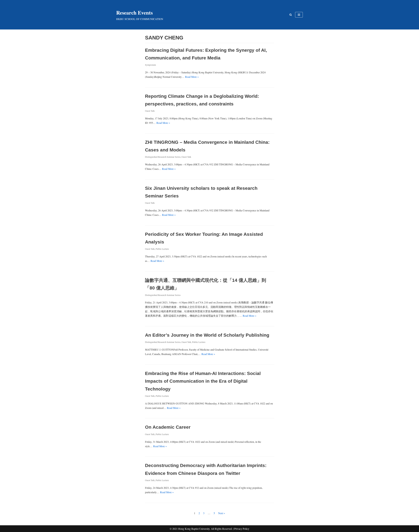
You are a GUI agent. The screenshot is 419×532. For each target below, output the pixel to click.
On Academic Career (168, 427)
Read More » (192, 76)
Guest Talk (150, 110)
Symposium (150, 64)
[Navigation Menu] (299, 15)
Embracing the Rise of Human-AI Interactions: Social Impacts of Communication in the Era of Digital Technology (203, 381)
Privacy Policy (241, 528)
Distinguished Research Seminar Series (163, 156)
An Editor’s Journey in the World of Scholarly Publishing (207, 335)
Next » (221, 513)
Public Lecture (162, 248)
